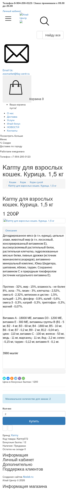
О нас (10, 113)
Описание (11, 230)
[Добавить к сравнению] (10, 428)
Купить (34, 421)
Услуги (10, 120)
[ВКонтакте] (8, 378)
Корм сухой (36, 182)
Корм (23, 182)
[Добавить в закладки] (5, 428)
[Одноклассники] (11, 378)
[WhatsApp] (23, 378)
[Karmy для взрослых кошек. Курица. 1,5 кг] (34, 220)
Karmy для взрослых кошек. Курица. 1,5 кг (32, 185)
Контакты (12, 130)
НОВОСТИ (13, 127)
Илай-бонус (13, 123)
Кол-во (7, 408)
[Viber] (19, 378)
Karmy (14, 435)
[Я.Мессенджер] (4, 378)
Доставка (12, 116)
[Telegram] (15, 378)
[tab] (34, 230)
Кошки (12, 182)
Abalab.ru (28, 476)
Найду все (53, 35)
